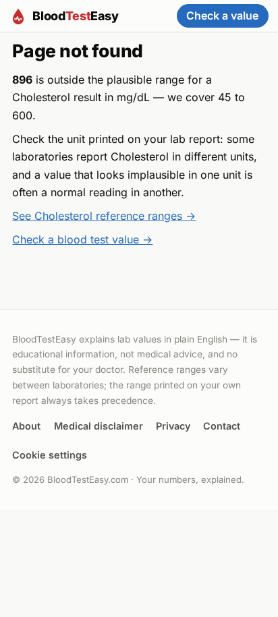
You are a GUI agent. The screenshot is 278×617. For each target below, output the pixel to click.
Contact (221, 426)
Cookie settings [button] (49, 455)
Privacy (173, 426)
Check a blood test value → (82, 239)
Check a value (222, 15)
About (26, 426)
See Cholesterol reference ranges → (104, 216)
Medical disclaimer (98, 426)
